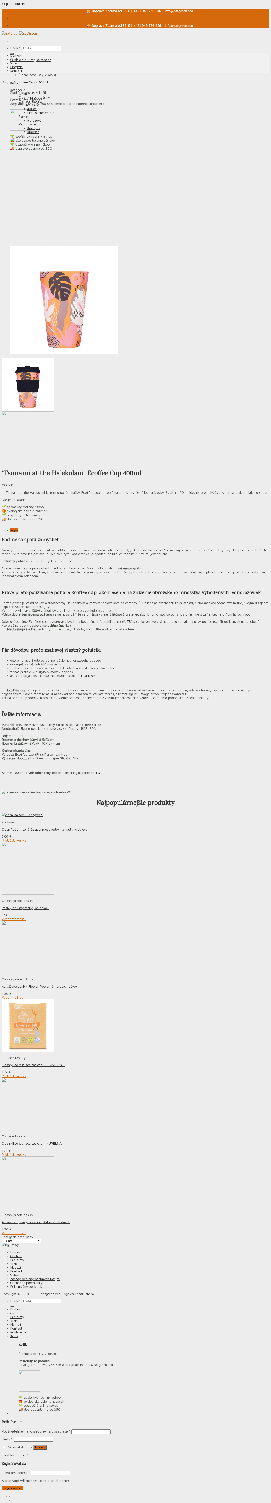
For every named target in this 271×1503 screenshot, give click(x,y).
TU (129, 621)
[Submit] (12, 1306)
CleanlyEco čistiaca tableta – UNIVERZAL (33, 1065)
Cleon (23, 94)
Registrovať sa (12, 1488)
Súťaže (15, 1275)
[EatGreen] (19, 33)
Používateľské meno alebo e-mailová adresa (36, 1431)
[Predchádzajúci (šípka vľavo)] (3, 1500)
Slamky (24, 116)
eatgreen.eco (51, 1294)
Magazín (16, 67)
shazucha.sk (85, 1294)
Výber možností (14, 919)
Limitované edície (40, 113)
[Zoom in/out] (8, 1496)
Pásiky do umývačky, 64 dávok (25, 908)
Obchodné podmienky (26, 1283)
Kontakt (16, 71)
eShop (14, 1313)
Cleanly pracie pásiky (34, 97)
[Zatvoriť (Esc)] (3, 1496)
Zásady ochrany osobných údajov (35, 1279)
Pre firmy (17, 1260)
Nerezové (34, 120)
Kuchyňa (33, 128)
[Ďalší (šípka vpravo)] (8, 1500)
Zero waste (27, 124)
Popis (14, 530)
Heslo (7, 1439)
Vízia (14, 63)
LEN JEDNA (86, 676)
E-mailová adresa (16, 1473)
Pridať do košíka (14, 840)
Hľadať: (15, 48)
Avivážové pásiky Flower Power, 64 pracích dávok (39, 986)
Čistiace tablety (31, 101)
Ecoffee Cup (25, 82)
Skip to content (13, 4)
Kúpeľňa (33, 132)
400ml (43, 82)
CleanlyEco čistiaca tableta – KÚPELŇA (32, 1143)
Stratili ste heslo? (15, 1455)
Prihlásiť (40, 1447)
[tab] (139, 530)
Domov (15, 55)
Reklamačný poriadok (26, 1286)
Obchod (16, 59)
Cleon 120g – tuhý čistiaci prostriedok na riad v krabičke (44, 829)
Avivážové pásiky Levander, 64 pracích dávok (36, 1222)
